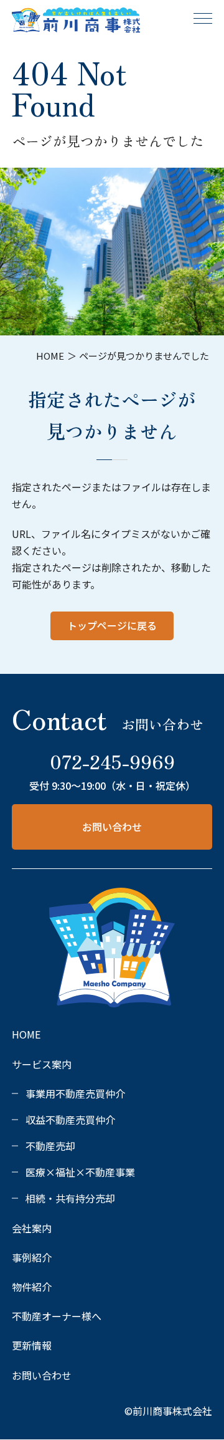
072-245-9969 (112, 761)
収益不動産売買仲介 (70, 1119)
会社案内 (32, 1228)
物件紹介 (32, 1286)
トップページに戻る (112, 625)
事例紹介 (32, 1257)
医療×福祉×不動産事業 (80, 1171)
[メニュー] (203, 18)
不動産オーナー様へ (56, 1315)
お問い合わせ (112, 826)
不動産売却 (50, 1145)
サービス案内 (42, 1064)
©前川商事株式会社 (168, 1410)
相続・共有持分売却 (70, 1198)
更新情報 (32, 1345)
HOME (26, 1034)
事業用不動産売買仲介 (75, 1093)
